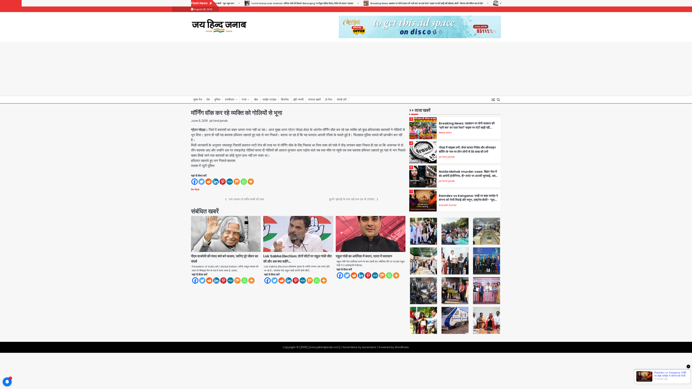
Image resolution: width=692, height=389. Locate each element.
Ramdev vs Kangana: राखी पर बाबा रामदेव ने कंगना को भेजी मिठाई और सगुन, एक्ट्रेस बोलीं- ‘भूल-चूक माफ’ (468, 200)
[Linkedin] (215, 181)
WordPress (402, 347)
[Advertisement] (346, 69)
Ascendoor (369, 347)
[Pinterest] (222, 181)
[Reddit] (208, 181)
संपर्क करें (342, 99)
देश (208, 99)
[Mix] (237, 181)
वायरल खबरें (314, 99)
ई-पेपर (328, 99)
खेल (256, 99)
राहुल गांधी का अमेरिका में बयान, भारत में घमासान (364, 256)
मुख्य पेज (197, 99)
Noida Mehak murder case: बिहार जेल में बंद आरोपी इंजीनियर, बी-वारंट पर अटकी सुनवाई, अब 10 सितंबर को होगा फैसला (468, 175)
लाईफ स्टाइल (269, 99)
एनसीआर (229, 99)
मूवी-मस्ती (298, 99)
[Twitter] (201, 181)
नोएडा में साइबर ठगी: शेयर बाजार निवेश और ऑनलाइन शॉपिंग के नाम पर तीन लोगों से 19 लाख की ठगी (467, 149)
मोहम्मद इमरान (445, 133)
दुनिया (217, 99)
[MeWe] (230, 181)
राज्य (244, 99)
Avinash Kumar (448, 205)
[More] (251, 181)
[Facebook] (194, 181)
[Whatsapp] (244, 181)
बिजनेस (285, 99)
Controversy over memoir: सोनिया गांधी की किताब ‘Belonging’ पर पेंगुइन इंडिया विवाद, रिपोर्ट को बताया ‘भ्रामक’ (289, 3)
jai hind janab (219, 121)
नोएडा (196, 189)
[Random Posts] (493, 99)
